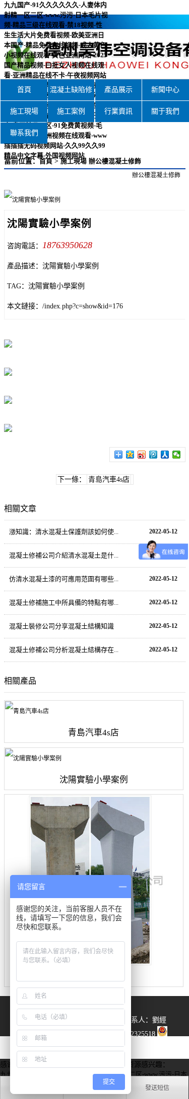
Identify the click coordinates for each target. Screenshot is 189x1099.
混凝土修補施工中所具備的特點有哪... (63, 602)
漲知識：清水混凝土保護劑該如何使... (63, 531)
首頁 (24, 89)
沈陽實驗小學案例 (56, 286)
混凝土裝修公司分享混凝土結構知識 (61, 626)
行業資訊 (118, 111)
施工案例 (71, 111)
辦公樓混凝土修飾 (115, 161)
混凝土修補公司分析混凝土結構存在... (63, 649)
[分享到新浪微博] (142, 455)
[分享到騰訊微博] (153, 455)
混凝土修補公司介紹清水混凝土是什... (63, 555)
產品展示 (118, 89)
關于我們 (165, 111)
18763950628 (67, 245)
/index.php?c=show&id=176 (82, 306)
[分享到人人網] (165, 455)
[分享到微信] (176, 455)
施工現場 (24, 111)
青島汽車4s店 (109, 479)
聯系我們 (24, 133)
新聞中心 (165, 89)
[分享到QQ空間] (130, 455)
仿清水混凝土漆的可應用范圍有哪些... (63, 579)
